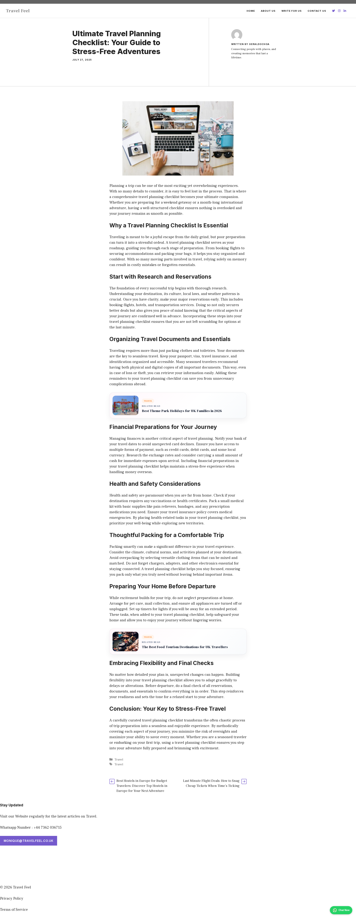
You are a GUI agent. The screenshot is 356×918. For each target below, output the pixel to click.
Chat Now (344, 910)
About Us (268, 10)
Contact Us (317, 10)
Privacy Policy (11, 898)
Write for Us (291, 10)
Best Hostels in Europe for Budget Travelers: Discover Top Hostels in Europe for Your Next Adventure (141, 786)
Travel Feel (18, 11)
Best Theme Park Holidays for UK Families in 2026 (182, 411)
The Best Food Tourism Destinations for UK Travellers (185, 647)
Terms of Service (14, 909)
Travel (118, 760)
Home (251, 10)
